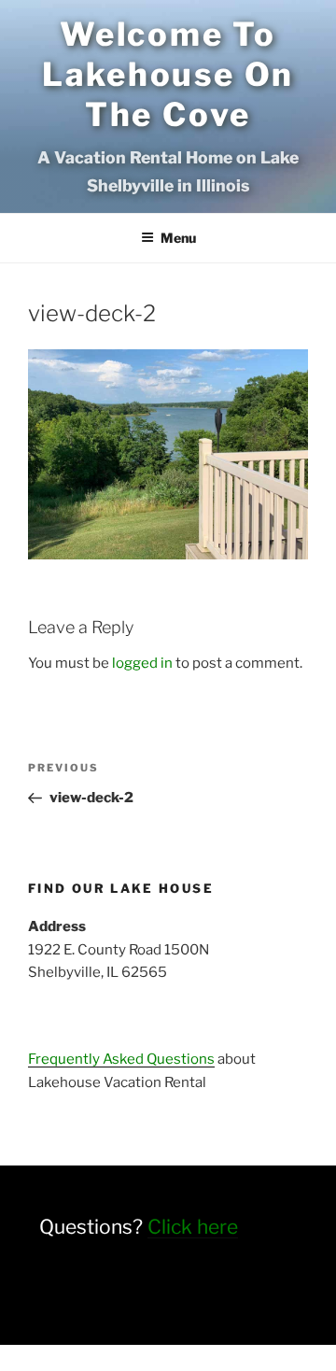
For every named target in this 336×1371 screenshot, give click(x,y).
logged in (142, 663)
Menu (178, 238)
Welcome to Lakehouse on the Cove (168, 74)
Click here (192, 1226)
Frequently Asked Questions (121, 1059)
